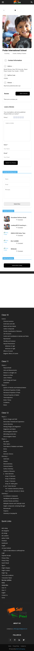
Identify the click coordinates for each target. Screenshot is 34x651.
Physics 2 (4, 385)
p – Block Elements (8, 473)
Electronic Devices (8, 454)
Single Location (6, 570)
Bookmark (15, 10)
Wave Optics (6, 444)
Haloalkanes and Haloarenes (11, 498)
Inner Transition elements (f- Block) (14, 491)
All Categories (5, 530)
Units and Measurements (10, 370)
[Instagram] (14, 640)
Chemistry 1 (5, 456)
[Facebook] (10, 640)
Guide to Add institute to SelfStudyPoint (14, 550)
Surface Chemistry (8, 469)
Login (3, 553)
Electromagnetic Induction (10, 431)
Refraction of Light (10, 348)
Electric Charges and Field (10, 419)
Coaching (6, 53)
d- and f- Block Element (9, 486)
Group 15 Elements (10, 476)
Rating (6, 117)
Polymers (5, 511)
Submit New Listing (17, 265)
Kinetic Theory (7, 400)
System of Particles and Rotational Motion (14, 387)
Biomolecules (7, 508)
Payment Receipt (6, 555)
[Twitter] (23, 640)
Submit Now (17, 204)
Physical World (7, 368)
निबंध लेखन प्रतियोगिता (6, 580)
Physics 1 (4, 365)
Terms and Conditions (7, 575)
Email (6, 153)
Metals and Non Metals (9, 326)
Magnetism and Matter (9, 429)
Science (4, 319)
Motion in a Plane (8, 375)
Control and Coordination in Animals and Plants (16, 336)
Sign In (3, 565)
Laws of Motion (7, 377)
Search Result (5, 563)
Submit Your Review (11, 162)
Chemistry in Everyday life (10, 513)
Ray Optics (6, 441)
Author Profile (5, 538)
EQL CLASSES (15, 241)
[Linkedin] (19, 640)
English (3, 592)
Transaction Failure (7, 578)
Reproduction (7, 338)
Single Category (6, 568)
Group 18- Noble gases (11, 483)
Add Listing (5, 528)
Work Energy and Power (9, 380)
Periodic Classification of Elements (12, 331)
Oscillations (6, 402)
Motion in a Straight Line (10, 372)
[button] (31, 2)
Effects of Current (8, 351)
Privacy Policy (5, 558)
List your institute (6, 548)
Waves (5, 405)
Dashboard (5, 543)
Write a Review (24, 93)
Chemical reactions (8, 321)
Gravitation (6, 382)
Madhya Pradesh (21, 53)
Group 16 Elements (10, 478)
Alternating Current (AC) (9, 434)
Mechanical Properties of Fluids (11, 392)
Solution (5, 461)
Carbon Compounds (8, 329)
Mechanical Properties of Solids (11, 390)
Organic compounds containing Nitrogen (14, 506)
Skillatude (14, 249)
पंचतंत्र (3, 583)
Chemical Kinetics (8, 466)
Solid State (6, 459)
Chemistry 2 (5, 493)
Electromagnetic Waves (9, 436)
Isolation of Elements (9, 471)
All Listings (4, 533)
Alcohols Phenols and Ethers (11, 501)
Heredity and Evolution (9, 341)
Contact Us (5, 595)
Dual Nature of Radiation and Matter (13, 446)
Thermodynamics (8, 397)
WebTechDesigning (20, 649)
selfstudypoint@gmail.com (20, 629)
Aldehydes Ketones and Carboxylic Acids (14, 503)
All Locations (5, 535)
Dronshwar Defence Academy (19, 217)
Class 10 (5, 315)
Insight (3, 545)
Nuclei (5, 451)
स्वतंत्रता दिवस (5, 585)
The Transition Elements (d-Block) (14, 488)
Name (6, 144)
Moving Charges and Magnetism (12, 426)
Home (3, 597)
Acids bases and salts (9, 324)
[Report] (22, 10)
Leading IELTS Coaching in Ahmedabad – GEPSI (19, 225)
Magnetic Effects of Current (10, 353)
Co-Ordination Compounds (10, 496)
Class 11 (5, 361)
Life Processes (7, 333)
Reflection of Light (10, 346)
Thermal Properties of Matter (11, 395)
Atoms (5, 449)
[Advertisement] (17, 291)
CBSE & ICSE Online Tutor (18, 233)
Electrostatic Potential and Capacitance (13, 421)
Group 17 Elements (10, 481)
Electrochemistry (7, 464)
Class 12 (5, 413)
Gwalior (15, 53)
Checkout (4, 540)
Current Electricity (8, 424)
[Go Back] (4, 10)
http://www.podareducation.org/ (12, 85)
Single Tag (4, 573)
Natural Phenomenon (9, 343)
